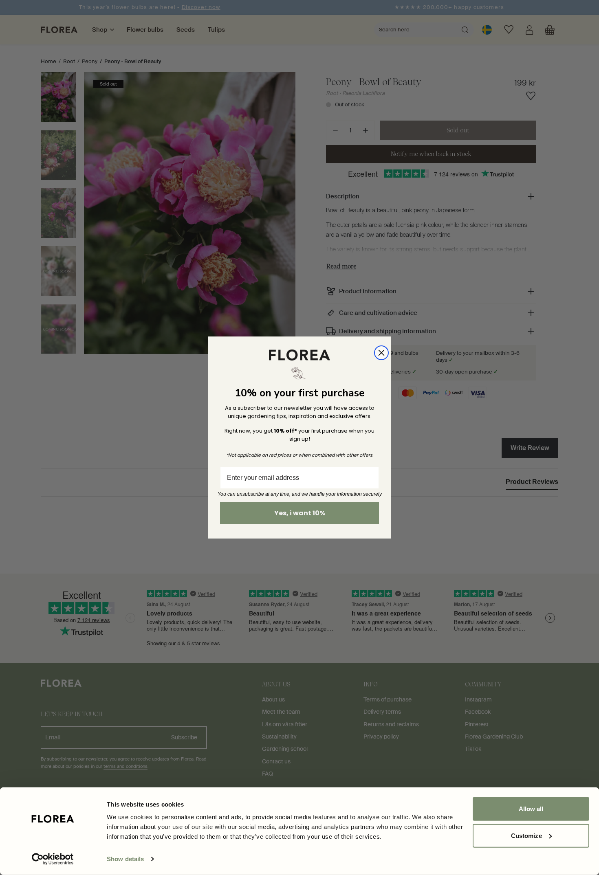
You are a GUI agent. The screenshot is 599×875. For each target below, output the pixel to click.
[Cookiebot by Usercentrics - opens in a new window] (52, 859)
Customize (526, 835)
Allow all (531, 808)
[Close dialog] (381, 352)
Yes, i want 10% (299, 513)
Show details (125, 858)
